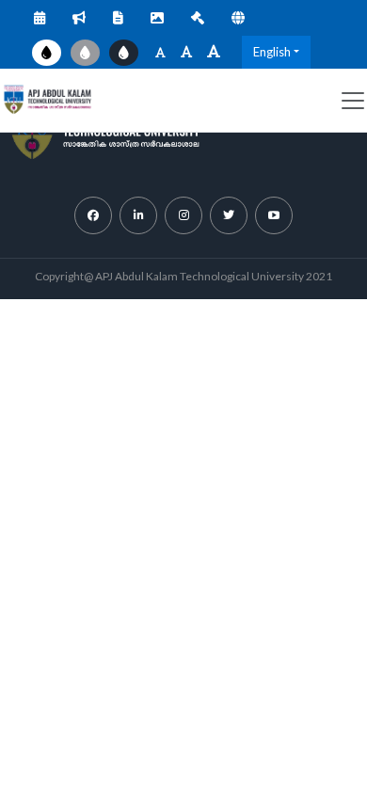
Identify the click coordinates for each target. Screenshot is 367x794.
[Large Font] (213, 52)
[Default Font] (186, 52)
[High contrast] (123, 53)
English (272, 51)
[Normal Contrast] (46, 53)
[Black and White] (85, 53)
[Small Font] (160, 52)
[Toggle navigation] (353, 101)
